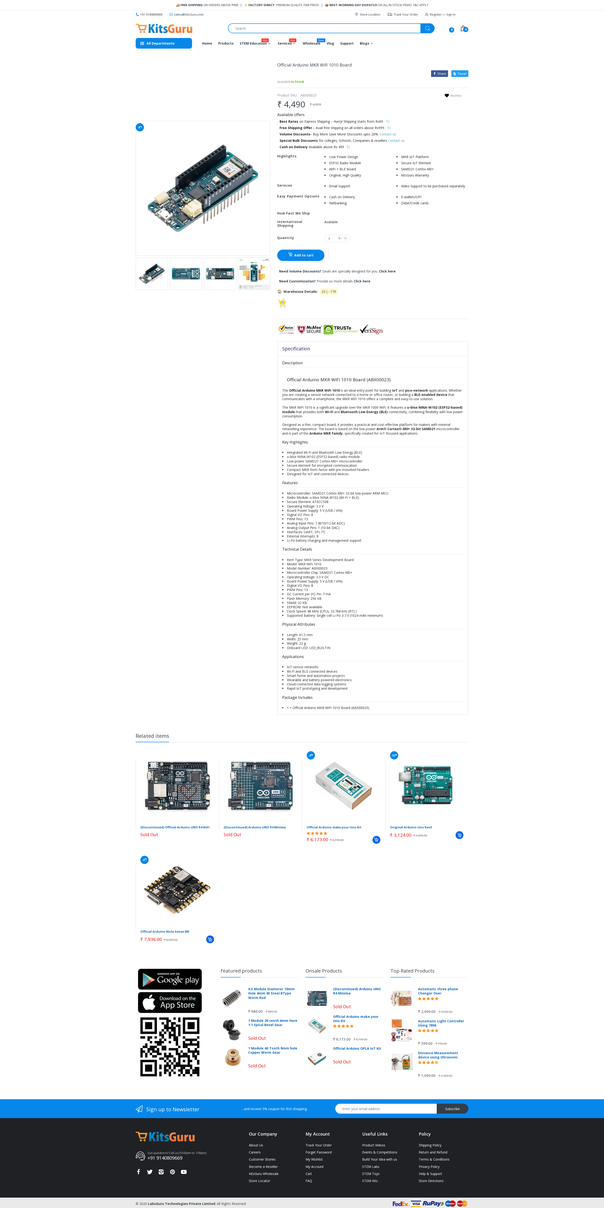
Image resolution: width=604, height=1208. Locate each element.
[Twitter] (150, 1173)
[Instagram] (161, 1173)
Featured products (241, 971)
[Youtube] (184, 1173)
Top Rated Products (412, 971)
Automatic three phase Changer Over (438, 991)
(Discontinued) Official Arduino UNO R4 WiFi (175, 827)
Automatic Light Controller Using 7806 (441, 1023)
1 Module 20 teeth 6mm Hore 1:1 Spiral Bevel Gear (272, 1023)
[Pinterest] (172, 1173)
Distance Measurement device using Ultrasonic (438, 1055)
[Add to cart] (376, 840)
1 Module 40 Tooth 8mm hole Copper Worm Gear (272, 1050)
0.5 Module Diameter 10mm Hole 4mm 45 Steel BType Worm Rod (271, 993)
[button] (328, 255)
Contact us (388, 134)
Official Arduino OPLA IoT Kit (357, 1048)
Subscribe (452, 1109)
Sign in (451, 14)
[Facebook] (138, 1173)
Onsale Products (324, 971)
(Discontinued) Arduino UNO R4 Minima (255, 827)
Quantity (285, 237)
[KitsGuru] (164, 28)
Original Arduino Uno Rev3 (411, 827)
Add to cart (304, 255)
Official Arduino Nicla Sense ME (164, 931)
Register (436, 14)
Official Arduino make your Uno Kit (334, 827)
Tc (388, 121)
